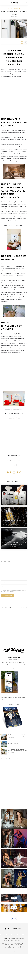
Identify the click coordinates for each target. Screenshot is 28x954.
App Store (17, 697)
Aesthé (3, 465)
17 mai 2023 (14, 16)
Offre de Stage (8, 944)
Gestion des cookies (17, 948)
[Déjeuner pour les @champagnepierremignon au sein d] (11, 934)
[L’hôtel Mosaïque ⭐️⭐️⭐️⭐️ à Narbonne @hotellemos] (6, 934)
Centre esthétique (11, 465)
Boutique (19, 946)
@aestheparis (17, 460)
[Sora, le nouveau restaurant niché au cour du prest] (23, 934)
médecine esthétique (6, 468)
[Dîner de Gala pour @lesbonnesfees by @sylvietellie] (0, 934)
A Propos (21, 942)
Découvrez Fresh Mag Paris (13, 940)
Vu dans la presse (17, 943)
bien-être (17, 8)
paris (15, 468)
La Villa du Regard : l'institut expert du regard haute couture (6, 606)
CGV (20, 947)
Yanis (3, 43)
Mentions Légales (10, 947)
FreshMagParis (15, 929)
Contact (6, 948)
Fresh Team (5, 943)
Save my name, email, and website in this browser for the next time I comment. (13, 591)
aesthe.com (17, 455)
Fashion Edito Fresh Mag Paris (9, 758)
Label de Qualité (8, 946)
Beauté (10, 8)
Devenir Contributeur (8, 942)
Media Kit (19, 944)
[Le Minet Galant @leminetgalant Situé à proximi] (17, 934)
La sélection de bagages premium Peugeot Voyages (21, 606)
